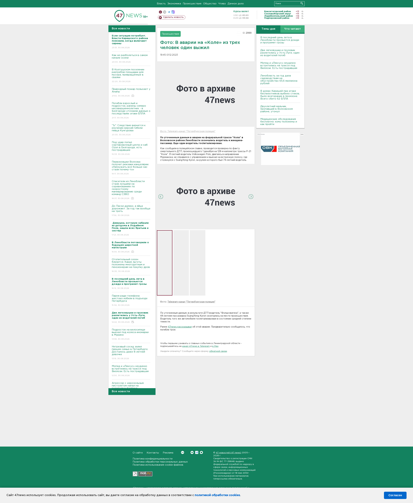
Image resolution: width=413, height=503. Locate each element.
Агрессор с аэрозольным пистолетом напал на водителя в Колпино (128, 387)
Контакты (153, 453)
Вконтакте (192, 452)
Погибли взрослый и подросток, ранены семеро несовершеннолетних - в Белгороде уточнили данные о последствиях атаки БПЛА (131, 110)
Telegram (196, 452)
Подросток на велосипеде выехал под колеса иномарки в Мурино (130, 334)
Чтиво (222, 4)
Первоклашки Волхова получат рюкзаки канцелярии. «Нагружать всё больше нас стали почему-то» (130, 168)
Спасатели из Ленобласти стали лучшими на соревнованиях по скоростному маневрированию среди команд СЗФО (128, 189)
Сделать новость (173, 17)
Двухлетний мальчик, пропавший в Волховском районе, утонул (276, 109)
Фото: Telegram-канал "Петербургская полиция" (187, 131)
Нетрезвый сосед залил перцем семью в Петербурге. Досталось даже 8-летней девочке (130, 352)
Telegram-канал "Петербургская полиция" (191, 302)
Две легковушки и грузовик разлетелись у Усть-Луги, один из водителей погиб (279, 52)
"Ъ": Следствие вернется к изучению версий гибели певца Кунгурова (129, 130)
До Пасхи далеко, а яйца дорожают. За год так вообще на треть (131, 210)
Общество (210, 4)
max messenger (173, 12)
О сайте (138, 453)
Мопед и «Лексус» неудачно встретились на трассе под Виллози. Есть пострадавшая (130, 370)
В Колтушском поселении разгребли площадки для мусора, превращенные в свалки (128, 75)
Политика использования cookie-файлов (158, 465)
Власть (161, 4)
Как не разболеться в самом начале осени (130, 58)
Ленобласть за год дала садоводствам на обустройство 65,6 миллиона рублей (278, 80)
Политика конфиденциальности (152, 459)
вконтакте (164, 12)
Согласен (395, 495)
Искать (302, 3)
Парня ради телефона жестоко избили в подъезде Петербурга (129, 300)
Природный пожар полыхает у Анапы (131, 92)
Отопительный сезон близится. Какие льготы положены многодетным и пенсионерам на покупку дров (131, 265)
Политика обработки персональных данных (160, 462)
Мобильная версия (160, 12)
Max (201, 452)
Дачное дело (236, 4)
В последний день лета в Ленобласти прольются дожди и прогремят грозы (279, 40)
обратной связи (218, 351)
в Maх (215, 346)
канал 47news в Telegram (196, 346)
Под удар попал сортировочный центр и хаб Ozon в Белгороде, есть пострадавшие (130, 148)
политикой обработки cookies (217, 495)
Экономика (174, 4)
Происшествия (192, 4)
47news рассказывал (180, 327)
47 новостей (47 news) (228, 453)
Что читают (292, 29)
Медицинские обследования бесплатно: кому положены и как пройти (278, 121)
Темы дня (268, 29)
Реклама (168, 453)
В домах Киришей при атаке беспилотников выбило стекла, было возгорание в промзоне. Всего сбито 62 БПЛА (280, 95)
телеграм (168, 12)
